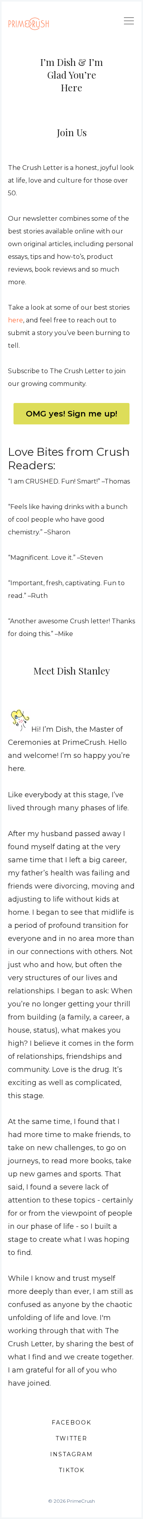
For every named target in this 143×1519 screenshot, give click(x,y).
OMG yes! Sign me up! (71, 413)
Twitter (71, 1438)
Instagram (71, 1454)
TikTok (72, 1470)
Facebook (71, 1422)
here (15, 320)
